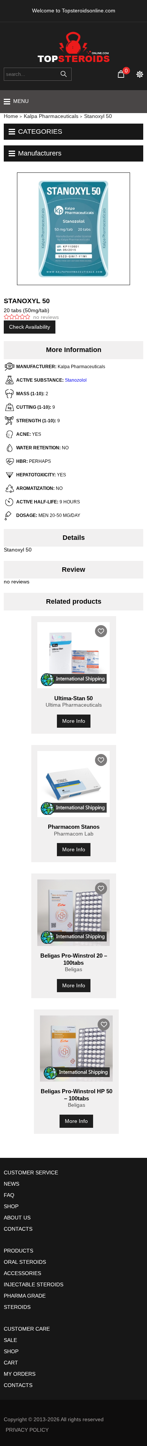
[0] (121, 74)
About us (17, 1218)
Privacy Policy (27, 1430)
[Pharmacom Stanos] (73, 784)
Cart (11, 1363)
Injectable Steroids (33, 1284)
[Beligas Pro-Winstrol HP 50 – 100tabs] (76, 1048)
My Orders (19, 1374)
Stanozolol (76, 380)
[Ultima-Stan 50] (73, 655)
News (11, 1184)
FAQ (9, 1195)
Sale (10, 1340)
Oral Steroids (25, 1262)
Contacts (18, 1229)
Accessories (22, 1273)
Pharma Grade (25, 1296)
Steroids (17, 1307)
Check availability (29, 327)
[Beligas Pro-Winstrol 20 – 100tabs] (73, 912)
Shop (11, 1206)
